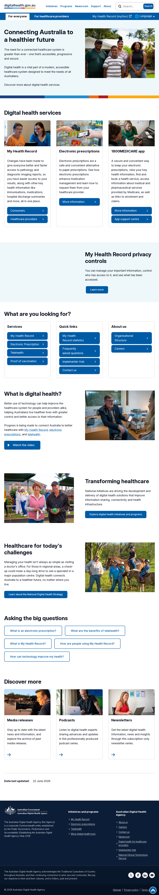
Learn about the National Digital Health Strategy (36, 594)
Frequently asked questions (72, 351)
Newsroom (81, 6)
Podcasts (74, 720)
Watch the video (23, 445)
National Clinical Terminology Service (133, 857)
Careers (120, 348)
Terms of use (148, 889)
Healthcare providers (23, 219)
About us (123, 822)
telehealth (34, 434)
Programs (66, 6)
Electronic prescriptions (83, 824)
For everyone (17, 16)
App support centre (127, 219)
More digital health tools (83, 833)
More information (73, 201)
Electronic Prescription (24, 344)
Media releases (27, 720)
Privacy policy (131, 889)
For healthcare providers (51, 16)
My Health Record (22, 335)
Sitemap (117, 889)
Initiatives (52, 6)
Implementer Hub (73, 361)
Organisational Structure (124, 338)
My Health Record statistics (73, 338)
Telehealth (16, 352)
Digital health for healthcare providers (132, 843)
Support (96, 6)
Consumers (17, 210)
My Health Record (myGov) (110, 16)
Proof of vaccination (23, 361)
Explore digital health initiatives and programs (116, 514)
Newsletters (131, 720)
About (107, 6)
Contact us (69, 370)
